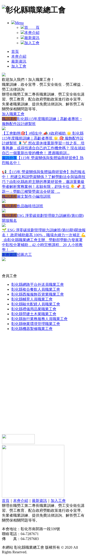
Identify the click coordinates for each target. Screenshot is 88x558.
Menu (19, 23)
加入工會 (31, 43)
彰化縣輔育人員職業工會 (32, 299)
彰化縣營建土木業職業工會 (33, 314)
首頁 (15, 52)
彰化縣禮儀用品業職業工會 (33, 309)
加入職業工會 (13, 114)
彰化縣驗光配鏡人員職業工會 (35, 304)
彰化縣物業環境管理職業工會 (35, 324)
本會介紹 (31, 33)
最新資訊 (31, 38)
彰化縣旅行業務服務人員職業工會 (39, 319)
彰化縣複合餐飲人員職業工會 (35, 289)
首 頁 (31, 27)
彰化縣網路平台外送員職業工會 (37, 284)
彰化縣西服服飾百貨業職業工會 (37, 294)
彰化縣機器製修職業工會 (32, 329)
